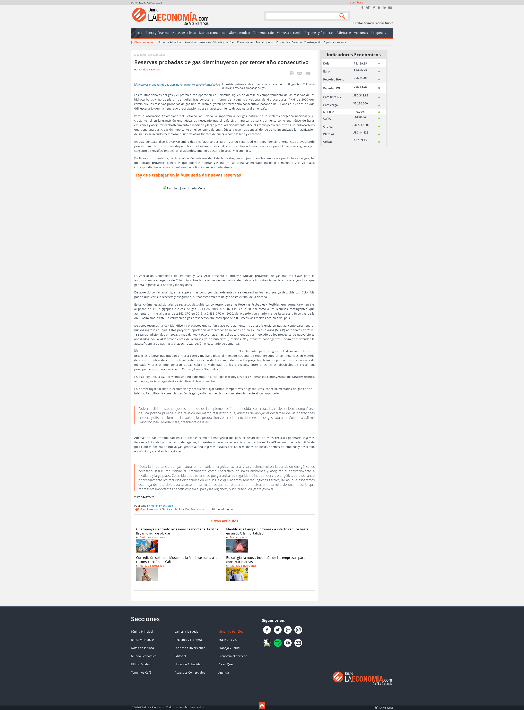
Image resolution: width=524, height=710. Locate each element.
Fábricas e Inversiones (190, 648)
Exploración (182, 509)
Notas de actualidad (152, 565)
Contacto (390, 7)
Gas (142, 509)
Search (343, 15)
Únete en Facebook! (362, 7)
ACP (162, 509)
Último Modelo (141, 664)
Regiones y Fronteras (189, 640)
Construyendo (313, 42)
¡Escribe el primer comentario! (308, 73)
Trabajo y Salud (229, 648)
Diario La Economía (151, 69)
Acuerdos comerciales (197, 42)
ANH (170, 509)
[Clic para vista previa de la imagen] (177, 84)
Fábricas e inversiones (243, 565)
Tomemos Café (141, 672)
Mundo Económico (143, 656)
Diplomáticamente (335, 42)
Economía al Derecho (289, 42)
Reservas (152, 509)
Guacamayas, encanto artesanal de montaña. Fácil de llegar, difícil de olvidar (177, 531)
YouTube (379, 7)
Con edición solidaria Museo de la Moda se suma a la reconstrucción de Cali (176, 559)
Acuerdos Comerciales (190, 672)
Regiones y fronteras (152, 537)
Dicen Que (225, 664)
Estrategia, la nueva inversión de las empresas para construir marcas (265, 559)
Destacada (197, 509)
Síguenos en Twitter (367, 7)
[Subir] (262, 705)
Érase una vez (245, 42)
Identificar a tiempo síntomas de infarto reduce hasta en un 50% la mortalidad (267, 531)
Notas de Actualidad (170, 42)
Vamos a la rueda (186, 631)
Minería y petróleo (224, 42)
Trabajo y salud (265, 42)
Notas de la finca (142, 648)
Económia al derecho (232, 656)
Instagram (373, 7)
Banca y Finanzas (143, 640)
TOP (386, 707)
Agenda (223, 672)
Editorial (180, 656)
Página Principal (142, 631)
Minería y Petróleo (230, 631)
